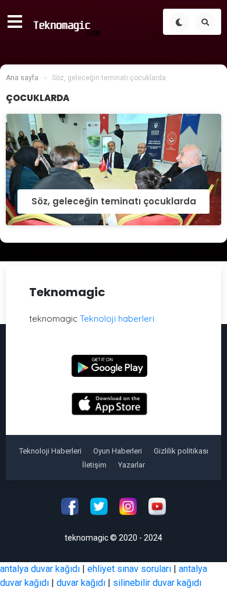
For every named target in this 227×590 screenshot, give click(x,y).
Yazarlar (131, 465)
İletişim (94, 465)
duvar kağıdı (80, 582)
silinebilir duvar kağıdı (157, 582)
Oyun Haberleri (117, 451)
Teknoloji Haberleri (50, 451)
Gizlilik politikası (181, 451)
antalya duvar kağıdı (40, 568)
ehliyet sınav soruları (129, 568)
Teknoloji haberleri (117, 318)
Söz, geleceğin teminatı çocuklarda (113, 201)
